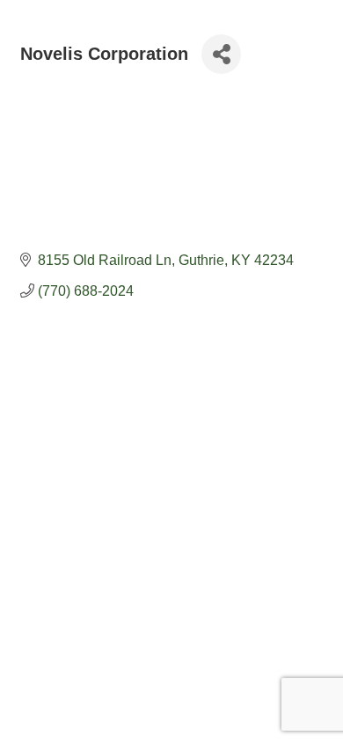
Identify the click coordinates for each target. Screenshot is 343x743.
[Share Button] (221, 54)
